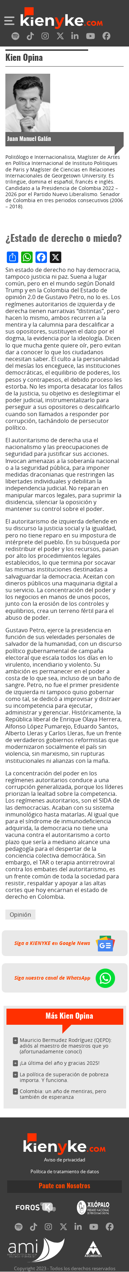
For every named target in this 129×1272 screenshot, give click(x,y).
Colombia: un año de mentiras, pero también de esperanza (63, 1094)
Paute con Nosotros (64, 1186)
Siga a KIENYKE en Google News (53, 943)
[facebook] (106, 37)
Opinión (20, 914)
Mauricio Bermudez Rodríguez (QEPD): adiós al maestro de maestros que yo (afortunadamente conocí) (66, 1046)
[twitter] (60, 37)
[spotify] (15, 37)
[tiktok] (30, 37)
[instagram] (45, 37)
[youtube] (90, 37)
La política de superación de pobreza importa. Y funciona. (64, 1077)
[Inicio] (61, 19)
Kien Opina (24, 58)
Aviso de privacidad (64, 1160)
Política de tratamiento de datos (64, 1172)
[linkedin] (74, 37)
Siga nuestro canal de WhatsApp (53, 977)
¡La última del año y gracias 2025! (60, 1062)
